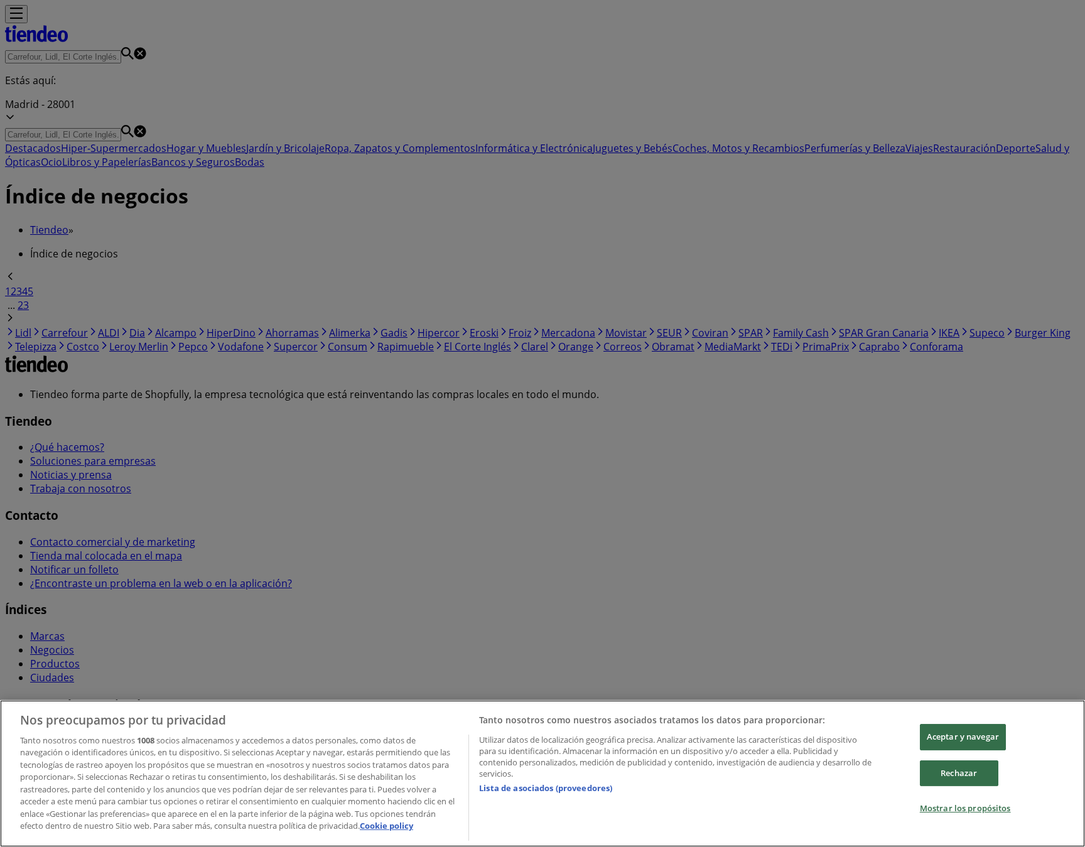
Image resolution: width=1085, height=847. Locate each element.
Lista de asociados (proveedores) (545, 788)
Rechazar (959, 773)
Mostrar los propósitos (965, 808)
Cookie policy (386, 825)
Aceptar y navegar (963, 736)
